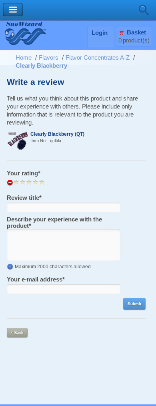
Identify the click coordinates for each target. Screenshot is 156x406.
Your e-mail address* (36, 279)
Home (24, 57)
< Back (17, 333)
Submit (134, 303)
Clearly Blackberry (41, 65)
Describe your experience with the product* (54, 222)
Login (100, 33)
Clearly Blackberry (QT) (57, 134)
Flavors (48, 57)
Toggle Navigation (13, 10)
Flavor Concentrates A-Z (98, 57)
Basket (136, 32)
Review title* (24, 198)
